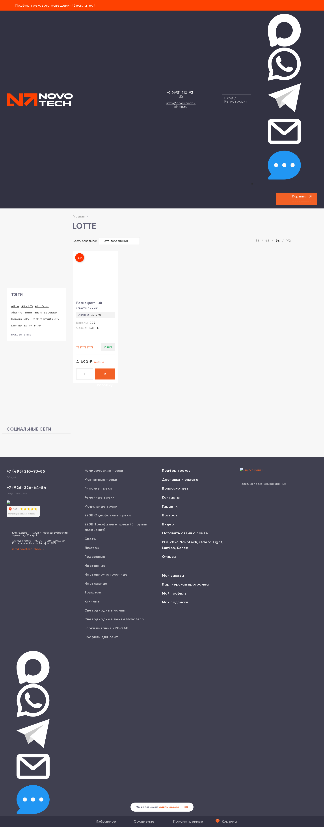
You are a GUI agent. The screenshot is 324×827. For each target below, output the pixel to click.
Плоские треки (98, 488)
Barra (28, 312)
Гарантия (171, 506)
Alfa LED (27, 306)
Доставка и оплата (180, 479)
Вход (228, 98)
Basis (38, 312)
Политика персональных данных (263, 483)
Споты (90, 539)
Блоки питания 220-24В (106, 628)
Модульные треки (100, 506)
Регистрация (236, 101)
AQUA (15, 306)
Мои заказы (173, 575)
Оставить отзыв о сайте (185, 533)
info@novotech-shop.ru (181, 105)
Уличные (92, 601)
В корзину (105, 375)
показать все (21, 334)
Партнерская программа (185, 584)
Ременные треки (99, 497)
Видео (168, 524)
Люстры (92, 548)
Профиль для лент (101, 637)
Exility (28, 325)
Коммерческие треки (103, 470)
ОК (186, 807)
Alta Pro (16, 312)
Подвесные (94, 556)
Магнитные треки (100, 479)
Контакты (171, 497)
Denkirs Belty (20, 318)
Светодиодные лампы (105, 610)
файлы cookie (169, 807)
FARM (38, 325)
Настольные (96, 583)
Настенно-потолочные (106, 574)
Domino (16, 325)
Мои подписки (175, 602)
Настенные (95, 566)
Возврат (170, 515)
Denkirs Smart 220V (45, 318)
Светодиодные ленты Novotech (114, 619)
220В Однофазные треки (107, 515)
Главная (79, 216)
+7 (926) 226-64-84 (27, 487)
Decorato (50, 312)
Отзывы (169, 556)
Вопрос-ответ (175, 488)
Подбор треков (176, 470)
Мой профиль (174, 593)
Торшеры (93, 592)
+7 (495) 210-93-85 (181, 94)
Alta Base (42, 306)
